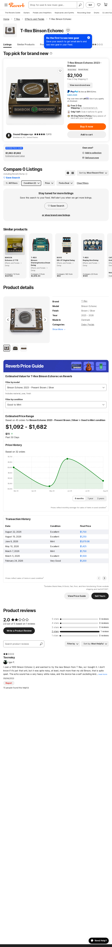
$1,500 (83, 556)
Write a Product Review (19, 630)
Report (9, 683)
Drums (96, 13)
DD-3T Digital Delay (66, 260)
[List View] (72, 173)
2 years (100, 498)
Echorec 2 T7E (11, 260)
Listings (7, 44)
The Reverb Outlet (12, 13)
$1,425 (83, 546)
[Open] (103, 387)
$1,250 (83, 536)
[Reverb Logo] (16, 5)
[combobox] (53, 387)
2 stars (55, 631)
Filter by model (12, 382)
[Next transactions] (104, 578)
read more (102, 674)
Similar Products (26, 44)
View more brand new (80, 85)
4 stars (55, 623)
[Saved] (99, 5)
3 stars (55, 627)
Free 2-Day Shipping (76, 79)
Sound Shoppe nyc (23, 134)
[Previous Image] (8, 319)
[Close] (88, 37)
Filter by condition (14, 399)
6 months (79, 498)
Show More (57, 329)
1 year (90, 498)
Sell (90, 5)
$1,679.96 (85, 541)
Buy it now (86, 126)
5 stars (55, 619)
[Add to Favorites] (68, 30)
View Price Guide (77, 596)
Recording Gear (84, 13)
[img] (39, 134)
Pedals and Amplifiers (42, 13)
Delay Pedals (87, 324)
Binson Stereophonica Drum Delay (40, 262)
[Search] (80, 5)
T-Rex (84, 301)
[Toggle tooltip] (50, 53)
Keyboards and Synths (64, 13)
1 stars (55, 635)
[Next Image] (45, 319)
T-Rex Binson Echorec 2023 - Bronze (84, 64)
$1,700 (83, 531)
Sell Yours (100, 596)
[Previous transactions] (99, 578)
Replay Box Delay (90, 260)
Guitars (26, 13)
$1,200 (83, 560)
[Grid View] (68, 173)
